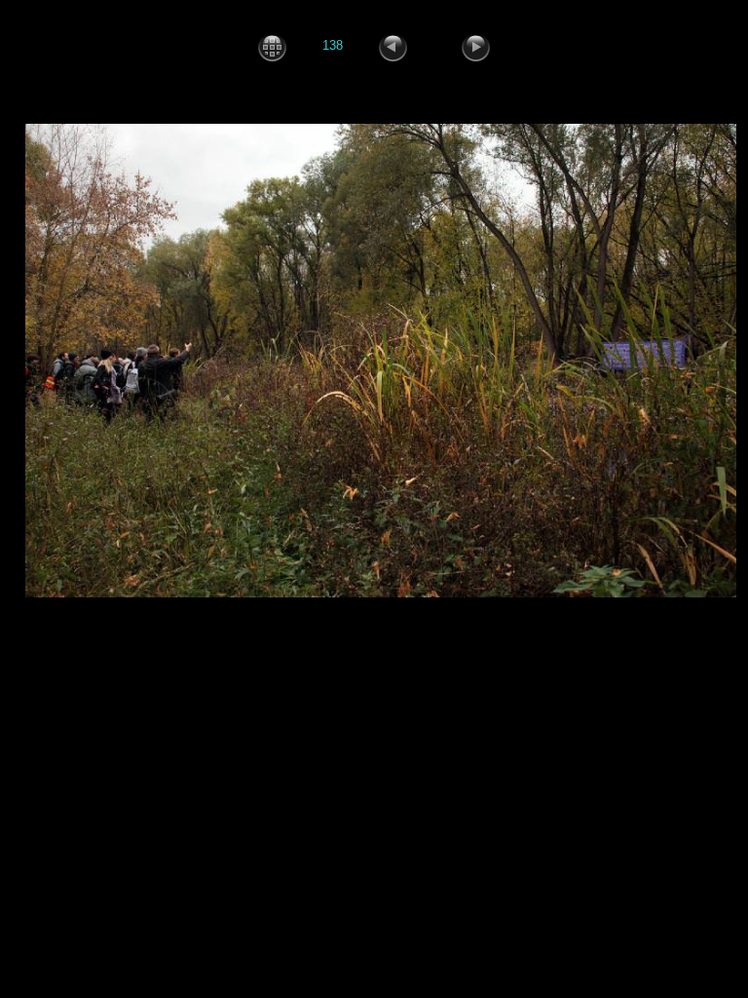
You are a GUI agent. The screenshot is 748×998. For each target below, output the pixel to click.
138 (332, 46)
